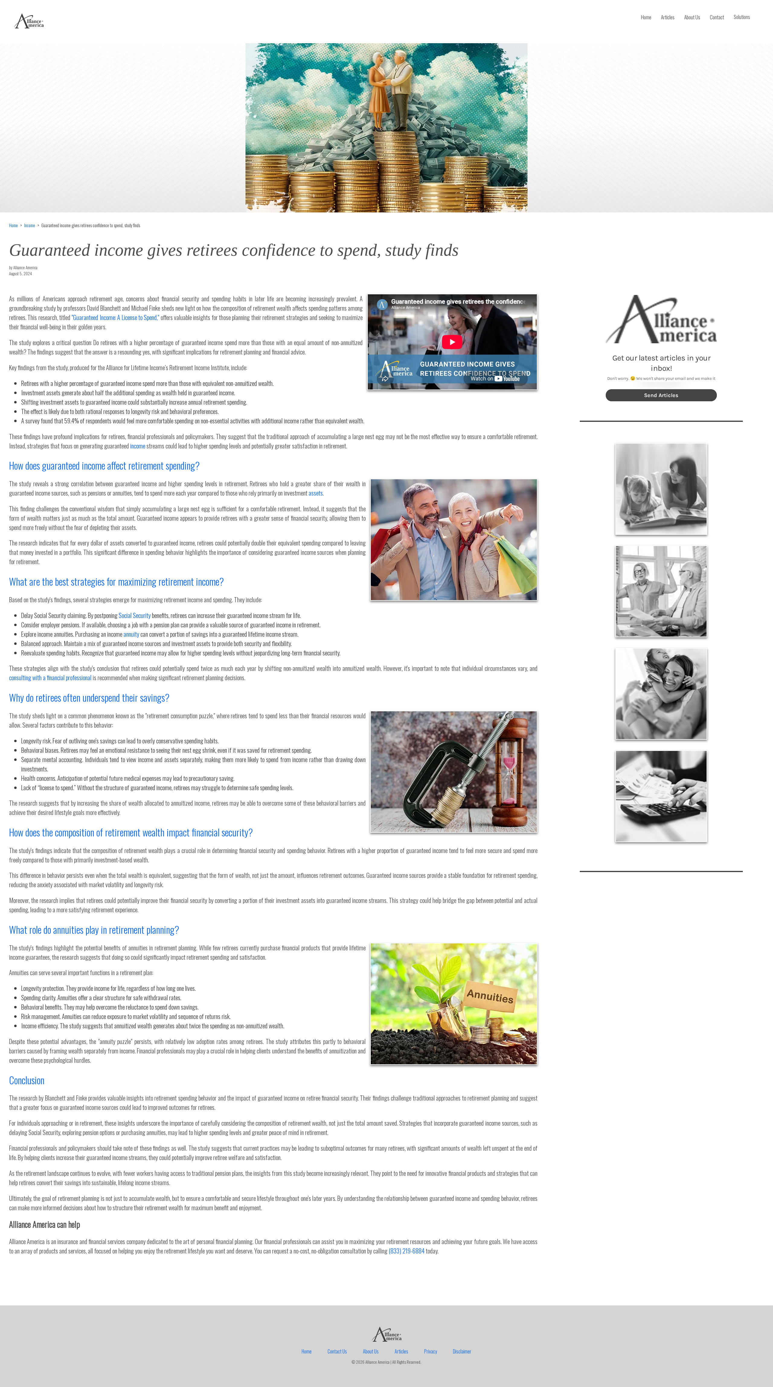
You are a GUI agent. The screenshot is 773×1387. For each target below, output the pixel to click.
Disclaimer (462, 1351)
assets (316, 492)
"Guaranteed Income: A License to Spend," (115, 317)
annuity (131, 634)
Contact (717, 17)
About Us (692, 17)
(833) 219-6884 (407, 1250)
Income (29, 225)
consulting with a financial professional (50, 677)
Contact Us (337, 1351)
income (137, 445)
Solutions (742, 17)
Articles (668, 17)
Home (646, 17)
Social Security (135, 615)
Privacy (430, 1351)
